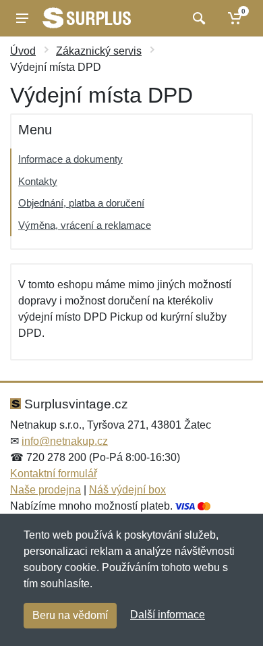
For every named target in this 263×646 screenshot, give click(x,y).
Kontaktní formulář (53, 473)
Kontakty (37, 181)
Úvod (23, 51)
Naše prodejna (45, 489)
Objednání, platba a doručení (81, 203)
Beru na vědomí (70, 615)
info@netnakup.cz (65, 441)
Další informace (167, 614)
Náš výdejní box (127, 489)
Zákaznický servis (99, 51)
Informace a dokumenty (70, 159)
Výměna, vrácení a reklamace (84, 225)
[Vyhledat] (197, 18)
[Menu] (22, 18)
